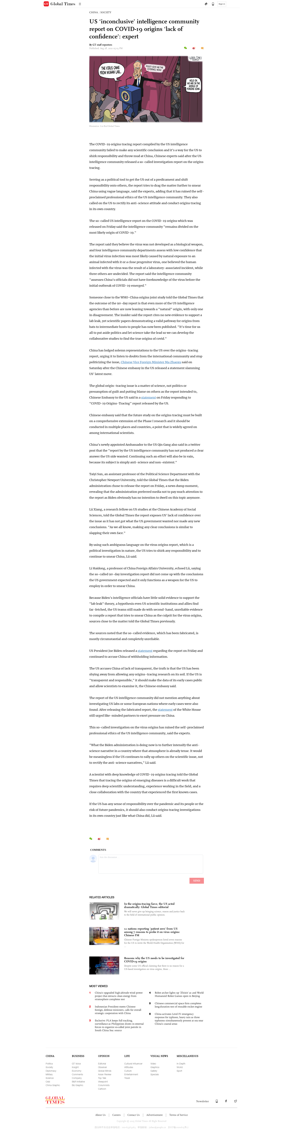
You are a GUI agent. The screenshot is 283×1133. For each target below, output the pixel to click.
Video (153, 1063)
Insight (75, 1067)
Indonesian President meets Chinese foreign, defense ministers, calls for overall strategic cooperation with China (118, 1010)
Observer (102, 1067)
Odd (48, 1081)
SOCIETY (105, 12)
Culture (128, 1070)
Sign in (222, 4)
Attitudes (128, 1067)
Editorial (102, 1063)
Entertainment (131, 1074)
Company (77, 1078)
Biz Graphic (77, 1085)
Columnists (104, 1085)
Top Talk (102, 1078)
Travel (127, 1078)
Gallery (154, 1070)
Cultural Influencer (133, 1063)
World (180, 1067)
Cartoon (102, 1088)
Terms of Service (178, 1114)
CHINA (93, 12)
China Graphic (53, 1085)
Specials (155, 1074)
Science (50, 1078)
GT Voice (76, 1063)
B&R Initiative (78, 1081)
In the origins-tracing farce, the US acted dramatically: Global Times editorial (149, 905)
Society (49, 1067)
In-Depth (181, 1063)
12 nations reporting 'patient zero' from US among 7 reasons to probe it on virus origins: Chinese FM (152, 932)
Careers (116, 1114)
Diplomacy (51, 1070)
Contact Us (133, 1114)
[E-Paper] (206, 4)
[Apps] (211, 4)
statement (148, 397)
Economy (76, 1070)
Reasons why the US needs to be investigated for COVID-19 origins (154, 959)
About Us (100, 1114)
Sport (179, 1070)
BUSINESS (78, 1056)
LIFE (127, 1056)
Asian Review (104, 1074)
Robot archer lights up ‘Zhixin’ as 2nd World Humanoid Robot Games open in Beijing (179, 994)
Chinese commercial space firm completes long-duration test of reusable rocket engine (178, 1005)
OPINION (104, 1056)
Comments (77, 1074)
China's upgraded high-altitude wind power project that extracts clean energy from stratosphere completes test (119, 996)
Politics (49, 1063)
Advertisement (154, 1114)
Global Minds (104, 1070)
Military (49, 1074)
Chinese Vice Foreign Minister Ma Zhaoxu (151, 362)
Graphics (155, 1067)
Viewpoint (103, 1081)
